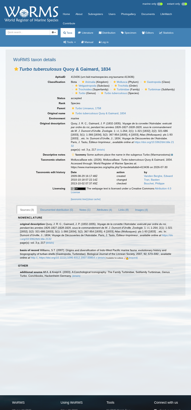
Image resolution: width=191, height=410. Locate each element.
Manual (88, 42)
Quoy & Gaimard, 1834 (100, 113)
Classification (56, 81)
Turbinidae (123, 89)
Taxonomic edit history (50, 172)
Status (61, 98)
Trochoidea (85, 89)
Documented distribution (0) (56, 209)
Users (112, 14)
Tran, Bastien (152, 179)
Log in (105, 42)
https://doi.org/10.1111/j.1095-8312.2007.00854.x (68, 257)
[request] (133, 258)
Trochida (123, 85)
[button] (16, 69)
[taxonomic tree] (79, 199)
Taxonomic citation (53, 159)
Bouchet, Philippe (154, 183)
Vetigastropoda (87, 85)
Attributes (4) (104, 209)
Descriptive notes (54, 154)
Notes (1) (84, 209)
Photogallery (128, 14)
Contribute (69, 23)
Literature (87, 32)
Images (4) (141, 209)
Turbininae (154, 89)
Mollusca (122, 81)
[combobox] (28, 32)
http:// (34, 257)
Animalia (90, 81)
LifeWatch (166, 14)
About (79, 14)
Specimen (130, 32)
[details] (101, 149)
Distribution (108, 32)
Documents (148, 14)
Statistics (167, 32)
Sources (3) (27, 209)
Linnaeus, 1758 (88, 108)
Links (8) (123, 209)
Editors (149, 32)
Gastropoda (154, 81)
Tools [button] (70, 42)
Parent (61, 108)
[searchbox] (27, 32)
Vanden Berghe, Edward (158, 175)
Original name (56, 113)
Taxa (69, 32)
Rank (62, 103)
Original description (52, 123)
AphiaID (60, 76)
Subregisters (95, 14)
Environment (57, 118)
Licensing (59, 188)
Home (66, 14)
